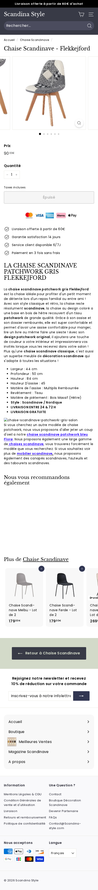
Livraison (10, 811)
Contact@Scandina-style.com (65, 825)
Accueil (9, 40)
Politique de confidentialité (25, 823)
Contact (55, 794)
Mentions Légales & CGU (23, 794)
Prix (7, 145)
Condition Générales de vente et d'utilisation (22, 802)
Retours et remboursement (25, 817)
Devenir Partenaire (63, 811)
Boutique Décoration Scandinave (65, 802)
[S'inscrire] (81, 696)
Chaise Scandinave (34, 40)
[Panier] (81, 14)
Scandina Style (24, 14)
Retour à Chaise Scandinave (52, 653)
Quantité (12, 165)
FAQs (53, 817)
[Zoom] (79, 123)
